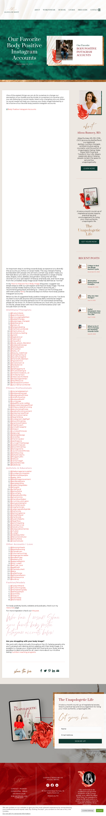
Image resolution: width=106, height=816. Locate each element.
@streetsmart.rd (17, 363)
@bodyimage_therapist (20, 321)
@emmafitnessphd (18, 427)
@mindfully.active (17, 397)
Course (72, 10)
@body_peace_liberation (20, 343)
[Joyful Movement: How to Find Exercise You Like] (82, 310)
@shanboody (15, 517)
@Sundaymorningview (19, 473)
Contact (94, 10)
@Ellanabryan (16, 551)
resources (10, 608)
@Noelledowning (17, 549)
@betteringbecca (17, 513)
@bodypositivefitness (19, 395)
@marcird (14, 367)
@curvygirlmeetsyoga (19, 443)
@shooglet (14, 487)
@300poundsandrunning (21, 407)
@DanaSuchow (16, 527)
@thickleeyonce (17, 577)
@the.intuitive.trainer (19, 415)
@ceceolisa (15, 437)
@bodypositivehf (17, 399)
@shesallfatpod (16, 515)
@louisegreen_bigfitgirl (20, 419)
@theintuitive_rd (17, 331)
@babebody (15, 465)
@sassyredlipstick (17, 561)
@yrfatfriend (15, 489)
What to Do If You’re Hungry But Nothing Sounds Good (93, 328)
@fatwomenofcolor (18, 537)
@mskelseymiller (17, 535)
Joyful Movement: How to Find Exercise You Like (94, 311)
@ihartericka (15, 511)
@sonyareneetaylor (18, 503)
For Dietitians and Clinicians (19, 797)
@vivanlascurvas (17, 525)
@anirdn (13, 335)
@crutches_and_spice (19, 501)
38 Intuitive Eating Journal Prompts (93, 282)
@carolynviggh (16, 461)
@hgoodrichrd (16, 361)
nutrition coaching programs (24, 652)
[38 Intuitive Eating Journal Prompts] (82, 281)
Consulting (16, 791)
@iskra (13, 571)
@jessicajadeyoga (17, 435)
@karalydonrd (16, 365)
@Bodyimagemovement (20, 479)
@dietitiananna (16, 323)
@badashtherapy (17, 319)
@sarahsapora (16, 441)
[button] (80, 741)
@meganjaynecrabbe (19, 555)
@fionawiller (15, 349)
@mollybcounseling (18, 333)
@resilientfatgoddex (18, 485)
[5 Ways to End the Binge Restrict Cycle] (82, 266)
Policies (23, 789)
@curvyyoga (15, 401)
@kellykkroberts (17, 455)
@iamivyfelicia (16, 491)
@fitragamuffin (16, 457)
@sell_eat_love (16, 565)
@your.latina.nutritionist (20, 385)
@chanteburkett (17, 569)
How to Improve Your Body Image (25, 284)
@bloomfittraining (18, 421)
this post (35, 611)
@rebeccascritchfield (19, 377)
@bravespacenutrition (19, 383)
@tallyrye (14, 459)
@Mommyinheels (17, 547)
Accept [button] (99, 810)
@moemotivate (16, 541)
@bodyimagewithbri (18, 379)
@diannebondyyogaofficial (21, 405)
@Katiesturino (16, 559)
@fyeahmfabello (17, 519)
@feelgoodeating (17, 327)
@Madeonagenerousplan (21, 471)
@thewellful (15, 341)
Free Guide (82, 10)
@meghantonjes (17, 507)
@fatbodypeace (17, 347)
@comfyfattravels (17, 505)
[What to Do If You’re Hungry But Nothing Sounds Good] (82, 327)
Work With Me (49, 10)
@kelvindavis (15, 600)
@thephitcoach (16, 425)
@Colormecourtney (18, 553)
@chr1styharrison (17, 375)
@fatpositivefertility (18, 495)
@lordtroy (14, 579)
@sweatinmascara (17, 445)
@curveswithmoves (18, 431)
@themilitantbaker (18, 499)
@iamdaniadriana (17, 481)
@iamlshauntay (16, 453)
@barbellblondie (17, 463)
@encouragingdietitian (19, 317)
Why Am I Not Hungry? (93, 297)
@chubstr (14, 531)
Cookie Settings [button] (87, 810)
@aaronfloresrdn (17, 315)
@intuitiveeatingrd (18, 371)
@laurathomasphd (18, 357)
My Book (62, 10)
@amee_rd (14, 325)
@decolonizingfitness (19, 409)
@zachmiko (15, 594)
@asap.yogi (15, 433)
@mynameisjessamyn (19, 391)
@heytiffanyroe (16, 381)
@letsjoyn (14, 429)
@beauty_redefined (18, 353)
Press (24, 791)
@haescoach (15, 339)
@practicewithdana (18, 423)
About (37, 10)
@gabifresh (15, 567)
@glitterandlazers (17, 575)
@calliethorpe (16, 573)
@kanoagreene (16, 449)
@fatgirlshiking (16, 417)
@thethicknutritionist (19, 329)
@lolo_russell (16, 563)
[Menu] (99, 9)
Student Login (19, 794)
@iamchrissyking (17, 523)
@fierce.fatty (15, 493)
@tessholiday (15, 598)
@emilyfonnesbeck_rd (19, 373)
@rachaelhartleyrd (18, 355)
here (22, 292)
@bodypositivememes (19, 529)
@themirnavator (17, 439)
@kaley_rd (14, 351)
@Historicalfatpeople (19, 475)
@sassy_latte (15, 477)
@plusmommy (16, 497)
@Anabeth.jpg (16, 557)
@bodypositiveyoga (18, 345)
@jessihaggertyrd (17, 369)
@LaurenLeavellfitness (19, 451)
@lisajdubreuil (16, 337)
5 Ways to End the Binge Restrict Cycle (93, 267)
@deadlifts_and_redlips (20, 403)
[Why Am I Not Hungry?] (82, 296)
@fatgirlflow (15, 521)
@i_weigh (14, 533)
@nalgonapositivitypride (20, 509)
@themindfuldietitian (19, 359)
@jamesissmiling (17, 483)
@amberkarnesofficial (19, 413)
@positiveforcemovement (21, 411)
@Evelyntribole (16, 313)
